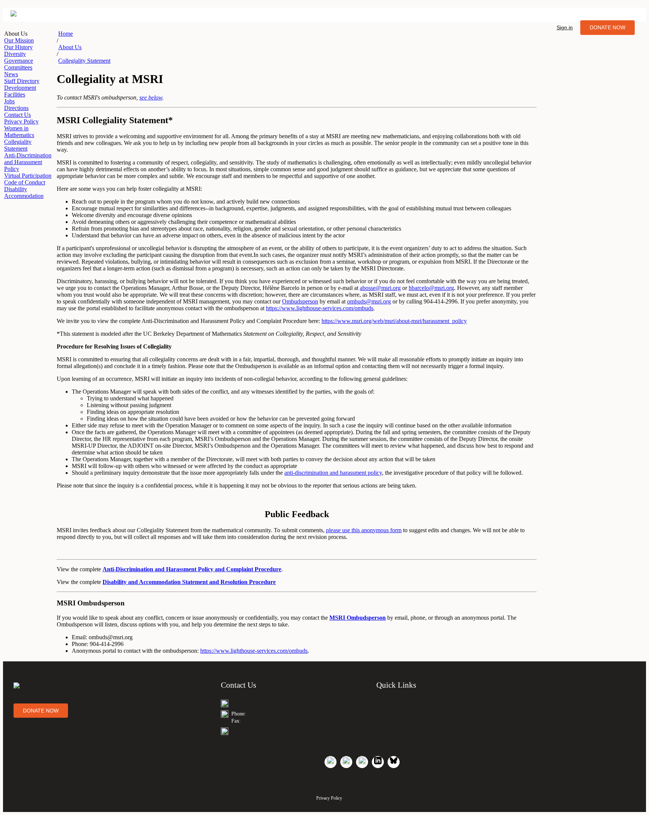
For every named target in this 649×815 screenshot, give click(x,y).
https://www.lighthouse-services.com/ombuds (319, 308)
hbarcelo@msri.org (431, 288)
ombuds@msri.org (369, 301)
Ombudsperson (300, 301)
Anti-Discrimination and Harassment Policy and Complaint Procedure (192, 569)
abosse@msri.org (380, 288)
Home (65, 33)
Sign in (565, 27)
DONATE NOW (607, 27)
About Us (70, 47)
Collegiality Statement (84, 60)
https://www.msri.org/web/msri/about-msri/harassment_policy (394, 321)
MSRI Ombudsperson (357, 617)
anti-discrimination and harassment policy (333, 472)
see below (150, 97)
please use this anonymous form (363, 530)
